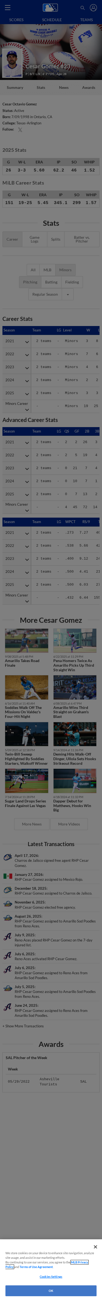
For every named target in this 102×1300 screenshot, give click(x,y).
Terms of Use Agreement (36, 1267)
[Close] (95, 1247)
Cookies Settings (51, 1276)
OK (51, 1290)
